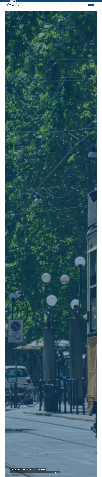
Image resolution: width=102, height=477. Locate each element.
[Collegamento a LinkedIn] (94, 1)
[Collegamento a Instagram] (96, 1)
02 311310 (91, 0)
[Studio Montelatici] (13, 5)
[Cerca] (96, 5)
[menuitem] (66, 5)
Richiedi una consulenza (15, 475)
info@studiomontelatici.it (80, 0)
